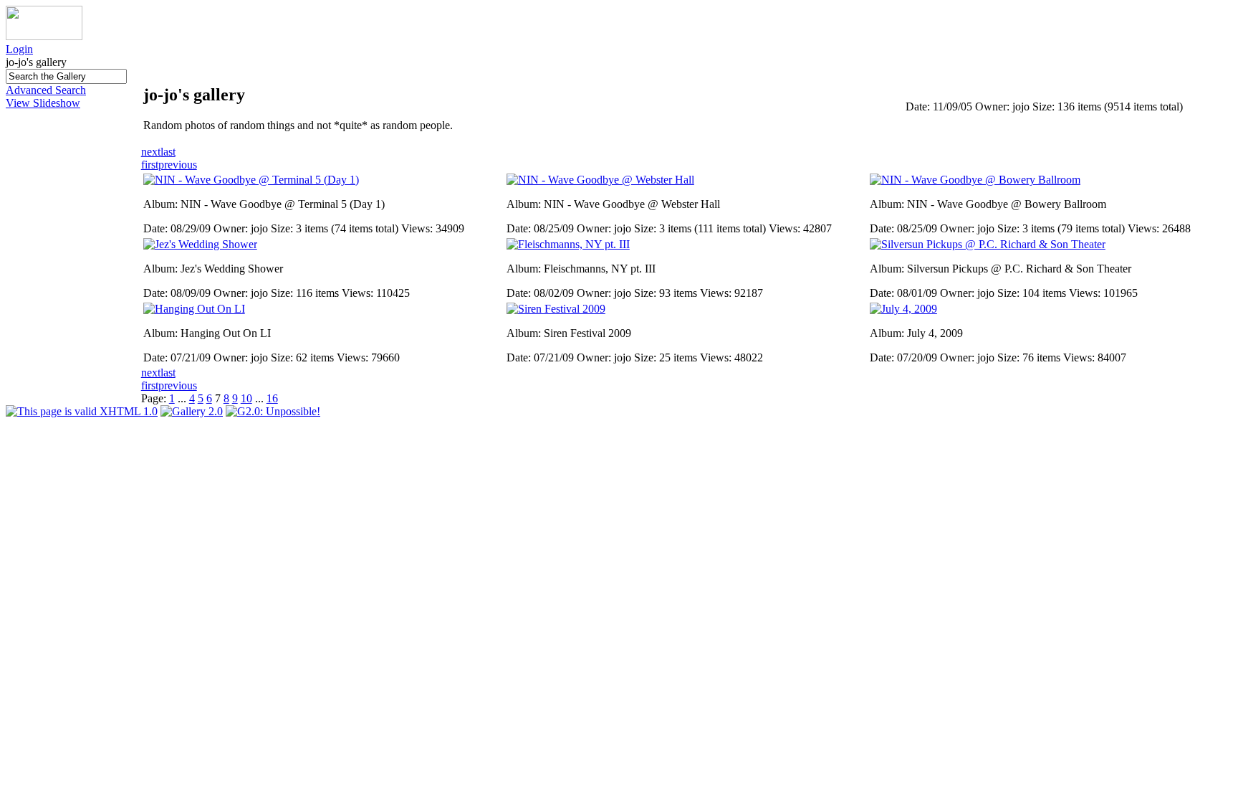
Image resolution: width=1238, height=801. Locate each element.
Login (19, 49)
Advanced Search (46, 90)
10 (246, 398)
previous (177, 164)
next (150, 152)
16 (272, 398)
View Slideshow (43, 103)
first (149, 164)
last (168, 152)
